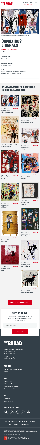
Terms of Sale (16, 431)
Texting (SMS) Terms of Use (25, 431)
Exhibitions (7, 398)
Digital (32, 421)
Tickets (7, 366)
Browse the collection (20, 302)
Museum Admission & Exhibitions (13, 369)
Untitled (3, 179)
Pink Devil (4, 207)
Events (6, 371)
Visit (6, 378)
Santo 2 (23, 204)
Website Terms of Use (8, 431)
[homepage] (7, 3)
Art (6, 395)
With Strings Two (6, 146)
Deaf (2, 270)
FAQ (22, 425)
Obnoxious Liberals (7, 112)
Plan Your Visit (8, 381)
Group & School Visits (10, 389)
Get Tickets (28, 4)
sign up (20, 331)
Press (16, 425)
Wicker (23, 149)
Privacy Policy (34, 431)
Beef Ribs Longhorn (27, 293)
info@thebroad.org (9, 357)
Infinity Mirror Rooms (9, 384)
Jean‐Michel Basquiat (9, 49)
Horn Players (25, 236)
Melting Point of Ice (27, 123)
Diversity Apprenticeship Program (16, 421)
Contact (26, 425)
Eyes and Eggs (25, 266)
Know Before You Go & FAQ (11, 386)
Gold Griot (4, 242)
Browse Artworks (8, 401)
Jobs (9, 425)
